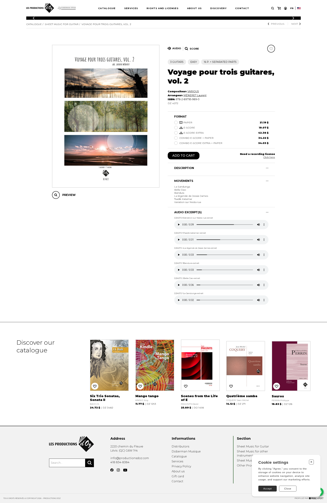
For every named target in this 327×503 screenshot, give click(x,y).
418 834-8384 (119, 462)
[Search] (89, 463)
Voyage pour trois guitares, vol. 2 (106, 24)
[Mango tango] (154, 374)
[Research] (272, 8)
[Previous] (34, 18)
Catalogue (107, 8)
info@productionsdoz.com (129, 458)
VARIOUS (193, 91)
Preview (69, 195)
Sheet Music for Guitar (61, 24)
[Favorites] (271, 48)
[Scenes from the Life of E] (200, 374)
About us (194, 8)
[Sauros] (291, 374)
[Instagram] (118, 470)
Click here (269, 157)
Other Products (248, 465)
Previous (277, 23)
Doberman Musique (186, 451)
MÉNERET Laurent (194, 95)
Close (287, 488)
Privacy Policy (181, 466)
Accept (267, 488)
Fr (292, 8)
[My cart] (279, 8)
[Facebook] (111, 470)
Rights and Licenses (163, 8)
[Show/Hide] (267, 212)
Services (131, 8)
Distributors (180, 446)
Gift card (178, 476)
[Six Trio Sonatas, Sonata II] (109, 374)
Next (294, 23)
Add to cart (183, 155)
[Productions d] (71, 444)
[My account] (285, 8)
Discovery (218, 8)
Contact (242, 8)
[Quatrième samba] (245, 374)
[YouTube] (125, 470)
